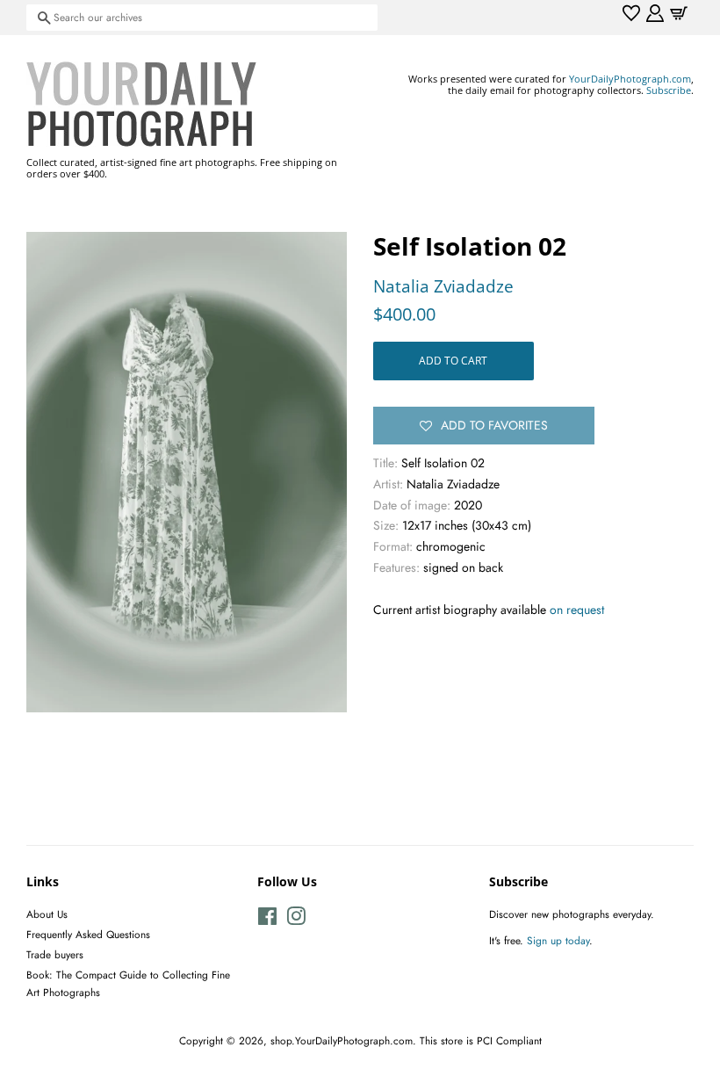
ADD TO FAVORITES (494, 425)
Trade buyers (54, 954)
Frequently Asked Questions (88, 934)
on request (577, 609)
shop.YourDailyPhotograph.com (341, 1040)
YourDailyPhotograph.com (630, 78)
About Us (47, 913)
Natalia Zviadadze (443, 286)
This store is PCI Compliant (481, 1040)
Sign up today (558, 940)
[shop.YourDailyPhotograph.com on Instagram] (296, 920)
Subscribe (668, 90)
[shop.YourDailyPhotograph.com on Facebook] (267, 920)
